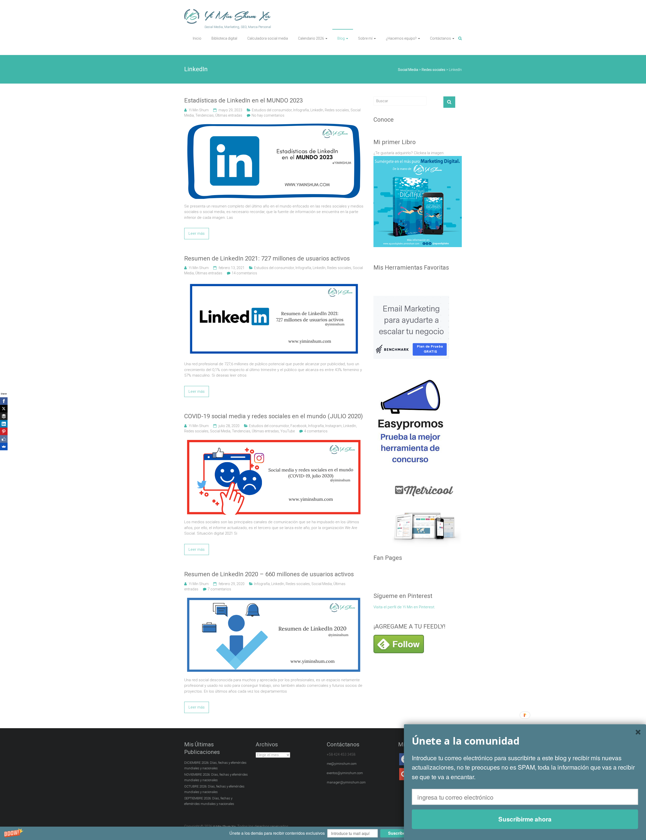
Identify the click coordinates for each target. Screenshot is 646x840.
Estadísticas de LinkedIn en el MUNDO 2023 (243, 100)
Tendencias (204, 115)
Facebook (298, 426)
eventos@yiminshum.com (345, 773)
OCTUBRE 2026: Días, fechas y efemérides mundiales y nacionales (214, 789)
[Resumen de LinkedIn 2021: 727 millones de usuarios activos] (274, 283)
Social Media (220, 431)
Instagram (333, 426)
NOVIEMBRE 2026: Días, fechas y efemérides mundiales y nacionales (216, 777)
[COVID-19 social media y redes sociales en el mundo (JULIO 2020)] (273, 441)
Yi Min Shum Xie (237, 16)
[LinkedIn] (4, 424)
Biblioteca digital (224, 38)
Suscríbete (398, 833)
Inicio (197, 38)
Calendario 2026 (311, 38)
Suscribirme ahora (524, 819)
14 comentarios (244, 273)
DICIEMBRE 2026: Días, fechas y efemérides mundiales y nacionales (215, 765)
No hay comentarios (268, 115)
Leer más (197, 233)
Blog (341, 38)
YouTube (287, 431)
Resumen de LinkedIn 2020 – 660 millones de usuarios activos (269, 574)
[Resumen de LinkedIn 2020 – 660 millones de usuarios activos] (273, 599)
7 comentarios (219, 589)
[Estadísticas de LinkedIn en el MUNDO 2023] (273, 126)
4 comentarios (316, 431)
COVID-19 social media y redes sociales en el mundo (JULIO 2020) (273, 416)
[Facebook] (4, 401)
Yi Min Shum (199, 110)
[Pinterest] (4, 431)
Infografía (301, 110)
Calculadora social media (267, 38)
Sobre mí (365, 38)
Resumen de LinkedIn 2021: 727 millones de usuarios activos (267, 258)
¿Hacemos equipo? (401, 38)
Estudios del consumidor (272, 110)
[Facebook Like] (4, 439)
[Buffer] (4, 416)
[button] (323, 833)
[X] (4, 408)
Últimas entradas (228, 115)
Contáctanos (440, 38)
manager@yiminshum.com (346, 782)
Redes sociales (337, 110)
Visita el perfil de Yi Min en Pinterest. (404, 607)
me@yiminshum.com (342, 764)
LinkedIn (316, 110)
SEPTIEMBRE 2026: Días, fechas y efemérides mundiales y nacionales (209, 801)
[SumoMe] (4, 446)
